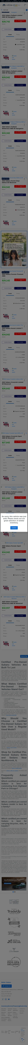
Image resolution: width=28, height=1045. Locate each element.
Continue (14, 527)
